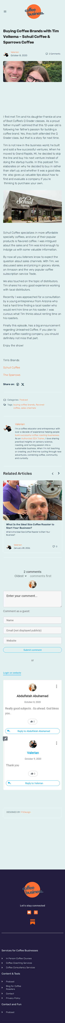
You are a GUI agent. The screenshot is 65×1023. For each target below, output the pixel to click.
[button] (32, 231)
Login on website (12, 672)
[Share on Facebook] (18, 384)
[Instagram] (36, 912)
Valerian (15, 52)
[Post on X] (23, 384)
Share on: (9, 384)
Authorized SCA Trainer (32, 438)
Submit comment (33, 650)
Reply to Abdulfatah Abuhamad (34, 731)
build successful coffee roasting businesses (37, 435)
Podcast (24, 400)
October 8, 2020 (19, 55)
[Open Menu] (5, 11)
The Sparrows (11, 375)
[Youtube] (29, 912)
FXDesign (26, 812)
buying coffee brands (24, 404)
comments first (40, 576)
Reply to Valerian (34, 783)
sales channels (28, 408)
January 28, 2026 (22, 548)
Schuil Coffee (11, 367)
